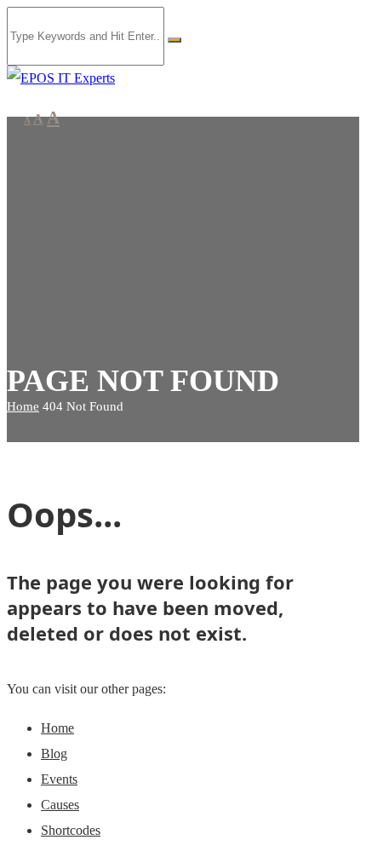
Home (23, 406)
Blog (54, 753)
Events (59, 779)
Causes (60, 804)
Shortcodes (70, 830)
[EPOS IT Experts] (61, 78)
